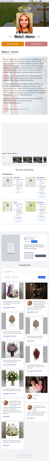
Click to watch (42, 194)
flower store (26, 109)
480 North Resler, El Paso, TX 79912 (19, 188)
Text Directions (18, 192)
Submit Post (41, 277)
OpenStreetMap (26, 457)
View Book (27, 241)
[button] (8, 180)
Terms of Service (28, 455)
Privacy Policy (21, 455)
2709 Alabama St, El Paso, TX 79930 (19, 214)
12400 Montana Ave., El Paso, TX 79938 (42, 213)
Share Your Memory (40, 255)
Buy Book (34, 241)
